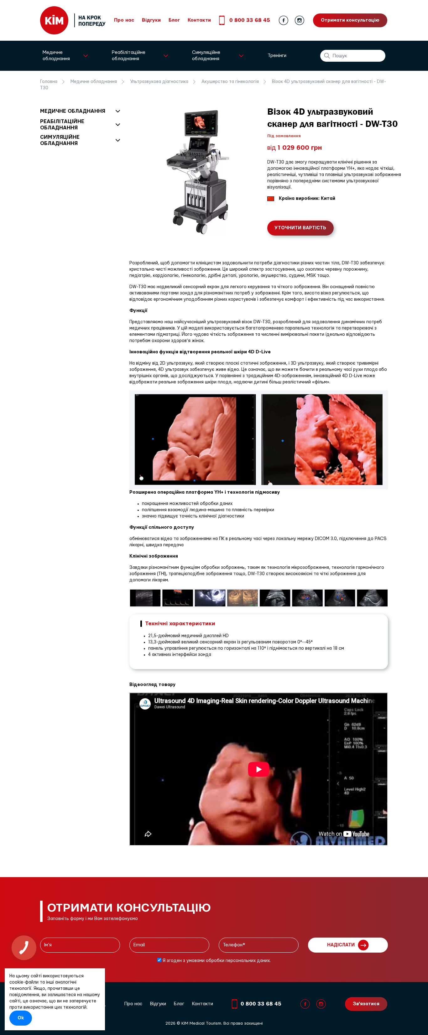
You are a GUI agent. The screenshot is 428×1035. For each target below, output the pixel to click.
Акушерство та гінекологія (230, 82)
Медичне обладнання (93, 82)
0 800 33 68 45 (249, 20)
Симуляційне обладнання (60, 140)
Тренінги (277, 55)
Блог (174, 20)
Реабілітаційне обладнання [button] (128, 55)
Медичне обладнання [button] (56, 55)
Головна (48, 82)
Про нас (124, 20)
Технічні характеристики (180, 623)
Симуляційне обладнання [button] (206, 55)
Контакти (199, 20)
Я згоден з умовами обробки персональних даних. (216, 961)
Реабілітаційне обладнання (62, 124)
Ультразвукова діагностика (159, 82)
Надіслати (341, 945)
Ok (21, 1018)
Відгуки (151, 20)
